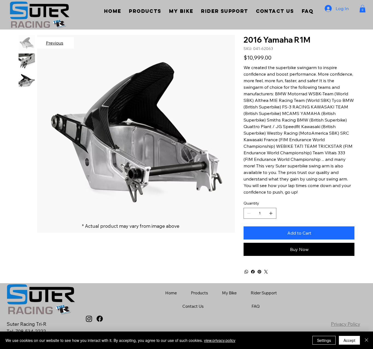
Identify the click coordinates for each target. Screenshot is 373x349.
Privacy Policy (345, 324)
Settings (324, 340)
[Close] (366, 340)
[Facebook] (253, 271)
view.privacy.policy (219, 340)
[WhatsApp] (246, 271)
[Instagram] (89, 319)
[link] (362, 8)
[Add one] (270, 213)
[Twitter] (266, 271)
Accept (349, 340)
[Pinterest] (259, 271)
